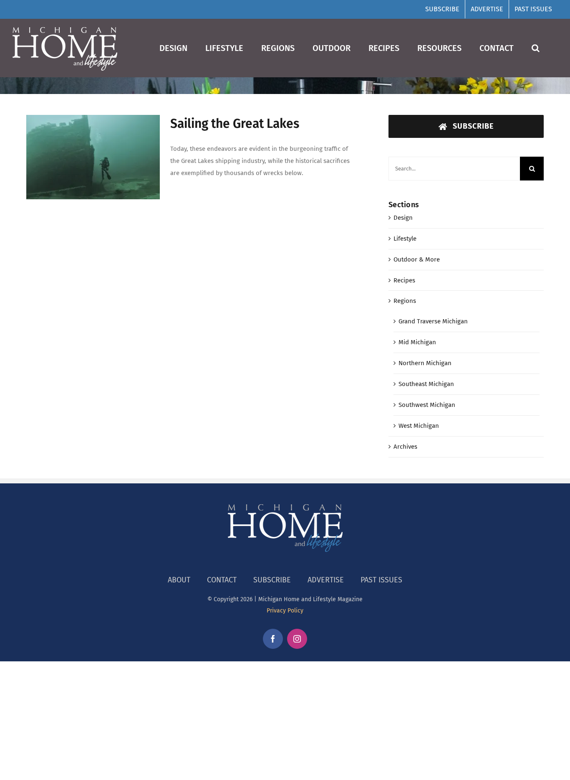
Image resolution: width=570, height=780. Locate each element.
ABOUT (179, 579)
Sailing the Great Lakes (234, 123)
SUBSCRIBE (272, 579)
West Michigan (418, 425)
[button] (536, 48)
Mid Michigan (417, 342)
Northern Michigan (424, 363)
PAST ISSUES (381, 579)
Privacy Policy (285, 610)
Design (403, 217)
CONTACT (222, 579)
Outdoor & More (416, 259)
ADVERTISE (326, 579)
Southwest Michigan (426, 405)
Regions (404, 301)
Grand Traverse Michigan (433, 321)
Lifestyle (404, 238)
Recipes (404, 280)
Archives (405, 446)
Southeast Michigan (426, 384)
